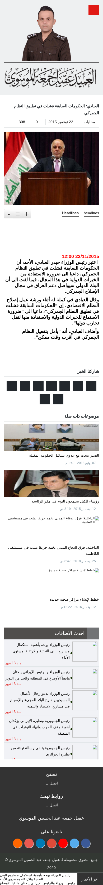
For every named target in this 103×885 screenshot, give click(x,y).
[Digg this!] (38, 386)
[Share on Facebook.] (78, 386)
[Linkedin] (40, 843)
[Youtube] (63, 843)
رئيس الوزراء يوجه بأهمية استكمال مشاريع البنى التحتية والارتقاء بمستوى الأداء (35, 877)
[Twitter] (74, 843)
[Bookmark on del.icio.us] (12, 386)
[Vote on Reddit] (64, 386)
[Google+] (51, 843)
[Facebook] (85, 843)
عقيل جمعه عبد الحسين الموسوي (34, 860)
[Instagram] (29, 843)
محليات (89, 122)
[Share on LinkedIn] (25, 386)
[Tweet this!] (91, 386)
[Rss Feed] (17, 843)
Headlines (70, 213)
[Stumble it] (51, 386)
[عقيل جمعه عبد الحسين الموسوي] (46, 31)
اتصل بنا (51, 783)
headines (91, 213)
